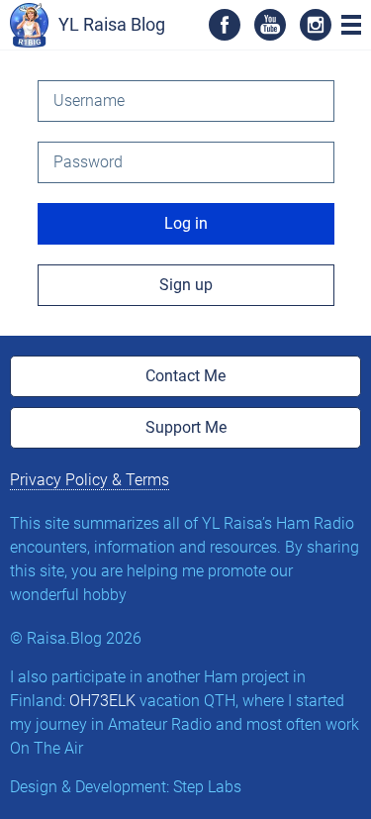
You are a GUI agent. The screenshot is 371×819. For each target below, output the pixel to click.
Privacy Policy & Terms (89, 479)
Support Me (186, 427)
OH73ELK (102, 700)
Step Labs (207, 786)
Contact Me (185, 375)
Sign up (186, 284)
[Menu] (351, 25)
